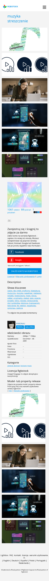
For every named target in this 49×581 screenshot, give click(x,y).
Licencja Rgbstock (17, 371)
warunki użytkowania (39, 555)
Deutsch (15, 560)
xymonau (11, 308)
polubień (11, 212)
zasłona (19, 308)
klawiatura (35, 290)
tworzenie (11, 305)
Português (41, 560)
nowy (28, 295)
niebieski (37, 293)
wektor (23, 305)
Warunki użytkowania (22, 391)
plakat (26, 298)
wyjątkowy (31, 305)
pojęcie (37, 298)
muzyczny (11, 293)
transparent (34, 303)
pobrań (28, 210)
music (29, 366)
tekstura (24, 303)
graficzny (26, 290)
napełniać (28, 293)
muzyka (20, 293)
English (6, 560)
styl (8, 303)
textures (24, 366)
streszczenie (32, 300)
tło (18, 305)
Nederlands (24, 563)
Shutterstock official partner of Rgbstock (15, 570)
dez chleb (17, 290)
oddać (10, 298)
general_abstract (13, 366)
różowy (23, 300)
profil (20, 327)
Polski (32, 560)
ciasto (9, 290)
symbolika (15, 303)
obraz (33, 295)
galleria (29, 327)
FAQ (10, 391)
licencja (25, 555)
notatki (10, 295)
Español (24, 560)
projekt (10, 300)
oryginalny (18, 298)
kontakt (17, 555)
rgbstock (12, 7)
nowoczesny (19, 295)
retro (17, 300)
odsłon (17, 210)
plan (32, 298)
